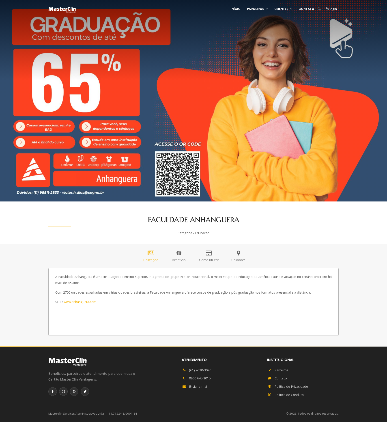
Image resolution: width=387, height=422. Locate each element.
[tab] (151, 257)
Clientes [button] (281, 8)
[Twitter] (85, 391)
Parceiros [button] (255, 8)
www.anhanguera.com (80, 302)
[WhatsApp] (74, 391)
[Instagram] (63, 391)
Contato (306, 9)
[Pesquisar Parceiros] (319, 8)
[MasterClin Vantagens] (67, 362)
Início (236, 9)
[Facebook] (52, 391)
